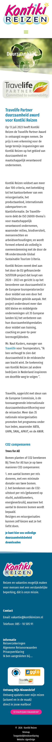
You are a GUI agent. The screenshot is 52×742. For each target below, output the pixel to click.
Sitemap (26, 732)
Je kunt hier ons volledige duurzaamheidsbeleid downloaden (20, 537)
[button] (26, 31)
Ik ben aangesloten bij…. (18, 656)
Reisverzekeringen (14, 643)
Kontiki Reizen (30, 727)
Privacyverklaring (13, 651)
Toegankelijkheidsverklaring (26, 735)
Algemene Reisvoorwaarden (20, 647)
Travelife (10, 348)
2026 (20, 727)
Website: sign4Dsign (26, 739)
